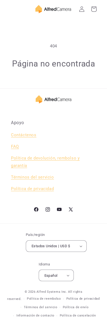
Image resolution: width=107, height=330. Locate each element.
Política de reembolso (44, 298)
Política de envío (76, 307)
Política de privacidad (83, 298)
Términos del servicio (32, 177)
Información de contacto (35, 315)
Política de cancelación (78, 315)
